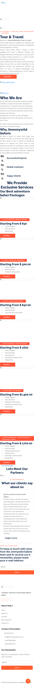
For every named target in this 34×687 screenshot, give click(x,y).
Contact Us (5, 623)
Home (3, 610)
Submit (17, 572)
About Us (4, 613)
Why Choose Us (6, 620)
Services (4, 616)
